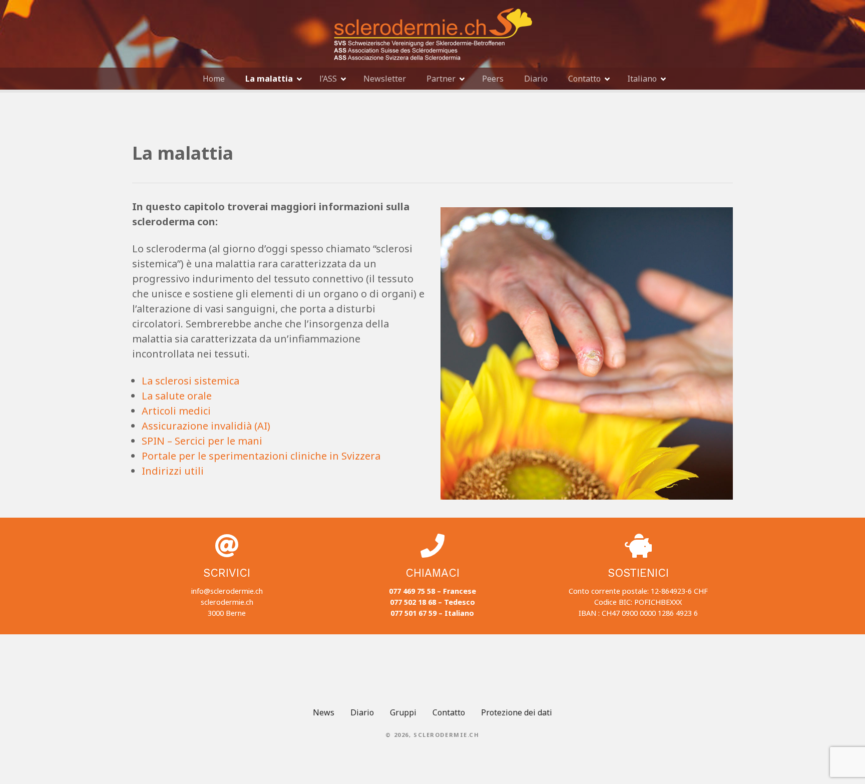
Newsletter (384, 78)
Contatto (584, 78)
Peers (493, 78)
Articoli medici (176, 411)
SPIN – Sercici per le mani (202, 441)
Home (214, 78)
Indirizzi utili (173, 471)
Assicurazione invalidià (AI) (206, 426)
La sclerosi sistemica (190, 380)
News (323, 712)
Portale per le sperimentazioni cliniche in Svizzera (261, 456)
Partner (441, 78)
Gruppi (403, 712)
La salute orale (177, 396)
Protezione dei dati (516, 712)
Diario (536, 78)
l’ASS (328, 78)
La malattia (269, 78)
